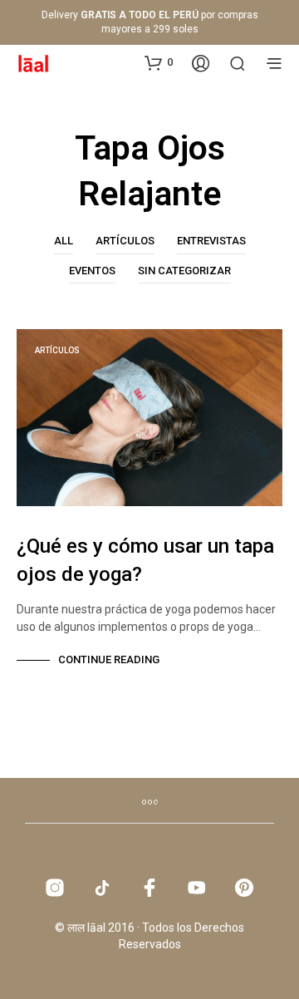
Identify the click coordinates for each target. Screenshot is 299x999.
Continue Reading (108, 659)
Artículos (125, 240)
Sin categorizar (184, 270)
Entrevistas (211, 240)
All (63, 240)
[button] (159, 62)
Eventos (92, 270)
